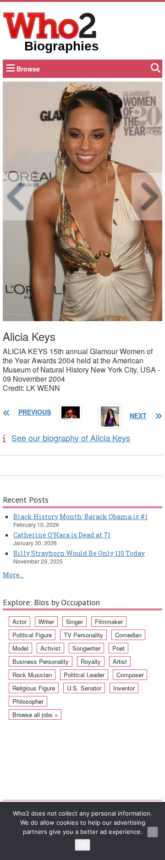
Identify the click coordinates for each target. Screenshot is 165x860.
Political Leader (84, 674)
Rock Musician (32, 674)
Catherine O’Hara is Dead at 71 (61, 535)
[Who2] (50, 24)
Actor (19, 621)
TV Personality (83, 634)
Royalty (91, 661)
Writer (46, 621)
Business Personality (40, 661)
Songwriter (86, 648)
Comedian (128, 634)
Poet (118, 648)
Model (20, 648)
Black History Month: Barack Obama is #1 (80, 516)
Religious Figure (33, 688)
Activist (50, 648)
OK (82, 845)
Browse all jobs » (35, 714)
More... (13, 574)
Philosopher (28, 701)
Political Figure (32, 634)
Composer (129, 674)
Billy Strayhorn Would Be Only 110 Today (79, 553)
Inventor (124, 688)
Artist (120, 661)
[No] (152, 832)
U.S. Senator (84, 688)
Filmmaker (109, 621)
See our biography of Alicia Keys (70, 438)
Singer (74, 621)
